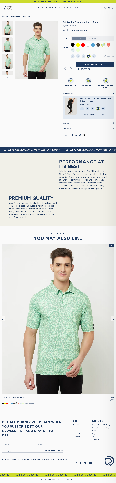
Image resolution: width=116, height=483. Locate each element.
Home (4, 17)
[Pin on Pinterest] (80, 135)
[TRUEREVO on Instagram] (76, 463)
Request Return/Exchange (101, 425)
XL (89, 56)
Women (48, 8)
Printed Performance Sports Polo (18, 17)
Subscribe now (52, 451)
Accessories (60, 8)
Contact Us (95, 440)
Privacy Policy (49, 460)
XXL (94, 56)
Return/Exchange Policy (100, 428)
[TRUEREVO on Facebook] (80, 463)
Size (64, 56)
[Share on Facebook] (72, 135)
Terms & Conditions (69, 480)
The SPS (76, 425)
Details (66, 123)
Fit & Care (67, 128)
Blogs (94, 434)
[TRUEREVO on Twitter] (85, 463)
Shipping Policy (62, 460)
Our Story (71, 8)
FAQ (93, 437)
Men (40, 8)
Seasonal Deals (78, 434)
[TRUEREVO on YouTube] (90, 463)
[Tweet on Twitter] (76, 135)
